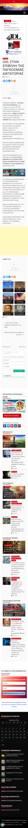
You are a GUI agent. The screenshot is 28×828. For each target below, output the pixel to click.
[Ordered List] (12, 357)
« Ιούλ (2, 745)
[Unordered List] (13, 357)
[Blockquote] (15, 357)
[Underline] (8, 357)
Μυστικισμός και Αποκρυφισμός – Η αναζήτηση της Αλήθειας (17, 509)
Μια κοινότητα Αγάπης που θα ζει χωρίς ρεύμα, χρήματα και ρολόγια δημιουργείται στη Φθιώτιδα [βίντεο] (17, 525)
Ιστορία (13, 450)
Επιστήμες (14, 579)
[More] (14, 81)
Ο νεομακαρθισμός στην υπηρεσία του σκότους (12, 611)
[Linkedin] (9, 81)
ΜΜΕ (9, 98)
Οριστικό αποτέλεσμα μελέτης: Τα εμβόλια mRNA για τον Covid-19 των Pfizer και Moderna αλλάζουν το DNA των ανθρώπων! (18, 647)
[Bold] (4, 357)
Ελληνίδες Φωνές (10, 538)
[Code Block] (17, 357)
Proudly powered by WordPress (11, 822)
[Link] (19, 357)
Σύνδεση (22, 346)
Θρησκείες (5, 58)
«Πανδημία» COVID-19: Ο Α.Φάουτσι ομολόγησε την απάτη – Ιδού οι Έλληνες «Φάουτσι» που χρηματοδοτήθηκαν (18, 627)
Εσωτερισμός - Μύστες (16, 503)
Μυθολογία (8, 432)
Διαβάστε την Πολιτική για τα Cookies (12, 791)
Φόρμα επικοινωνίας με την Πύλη (10, 810)
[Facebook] (4, 81)
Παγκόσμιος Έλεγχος (16, 558)
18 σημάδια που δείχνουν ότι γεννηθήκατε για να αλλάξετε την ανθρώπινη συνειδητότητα (12, 492)
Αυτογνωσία (8, 483)
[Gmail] (12, 81)
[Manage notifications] (3, 824)
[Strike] (10, 357)
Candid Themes (18, 824)
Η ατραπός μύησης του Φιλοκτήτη (17, 475)
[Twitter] (7, 81)
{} (21, 356)
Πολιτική (13, 560)
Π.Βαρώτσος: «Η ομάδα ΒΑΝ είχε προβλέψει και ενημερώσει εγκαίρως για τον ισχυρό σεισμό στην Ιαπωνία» (18, 588)
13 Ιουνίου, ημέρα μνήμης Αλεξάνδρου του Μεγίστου (13, 548)
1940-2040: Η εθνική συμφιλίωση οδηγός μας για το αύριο (12, 325)
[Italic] (6, 357)
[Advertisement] (14, 240)
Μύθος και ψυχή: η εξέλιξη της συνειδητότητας (13, 442)
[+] (23, 356)
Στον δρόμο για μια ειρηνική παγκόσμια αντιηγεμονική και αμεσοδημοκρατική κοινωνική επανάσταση (18, 567)
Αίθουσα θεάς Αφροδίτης (11, 415)
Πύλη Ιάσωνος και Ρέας (14, 6)
